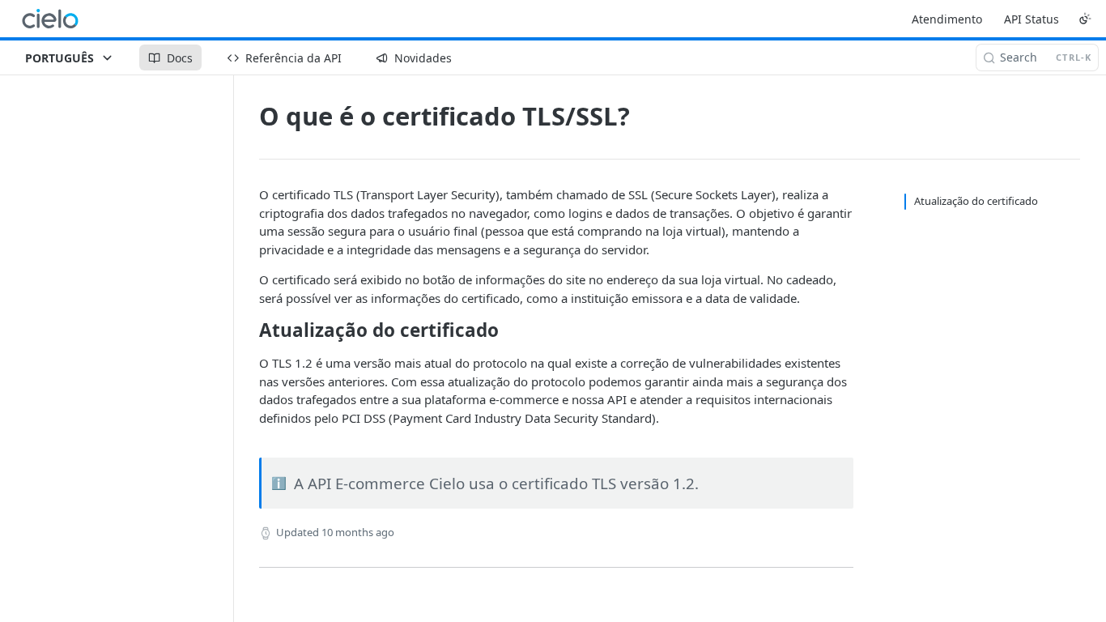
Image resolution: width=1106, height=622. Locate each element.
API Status (1031, 19)
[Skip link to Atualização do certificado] (248, 330)
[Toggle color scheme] (1085, 19)
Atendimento (947, 19)
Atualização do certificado (976, 201)
